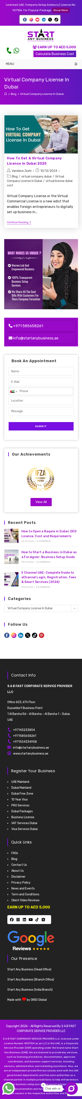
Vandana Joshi (22, 171)
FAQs (14, 853)
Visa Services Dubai (24, 829)
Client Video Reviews (25, 900)
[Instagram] (18, 919)
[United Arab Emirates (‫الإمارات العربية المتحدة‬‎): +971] (13, 391)
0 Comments (43, 541)
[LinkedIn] (24, 919)
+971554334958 (25, 742)
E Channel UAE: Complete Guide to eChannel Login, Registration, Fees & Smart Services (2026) (48, 577)
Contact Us (19, 865)
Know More (61, 10)
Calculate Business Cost (55, 54)
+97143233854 (24, 730)
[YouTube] (30, 919)
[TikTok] (37, 919)
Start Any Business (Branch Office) (30, 979)
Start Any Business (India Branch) (30, 989)
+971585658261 (24, 736)
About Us (17, 871)
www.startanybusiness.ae (30, 753)
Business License (22, 817)
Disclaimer (18, 876)
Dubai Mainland (21, 788)
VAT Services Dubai (24, 823)
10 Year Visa (19, 799)
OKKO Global (39, 1000)
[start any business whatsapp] (16, 50)
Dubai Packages (22, 811)
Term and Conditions (25, 894)
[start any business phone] (9, 50)
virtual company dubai (36, 176)
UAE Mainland (20, 782)
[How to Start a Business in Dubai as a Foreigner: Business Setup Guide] (11, 557)
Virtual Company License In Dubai (42, 94)
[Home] (5, 94)
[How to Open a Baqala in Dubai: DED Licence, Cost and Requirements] (11, 536)
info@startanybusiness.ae (35, 338)
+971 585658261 (28, 326)
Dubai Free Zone (22, 793)
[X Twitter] (43, 919)
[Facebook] (11, 919)
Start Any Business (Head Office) (29, 969)
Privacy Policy (20, 882)
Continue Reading (19, 222)
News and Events (23, 888)
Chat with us (53, 1088)
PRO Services (20, 805)
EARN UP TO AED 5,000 (56, 47)
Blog (15, 176)
